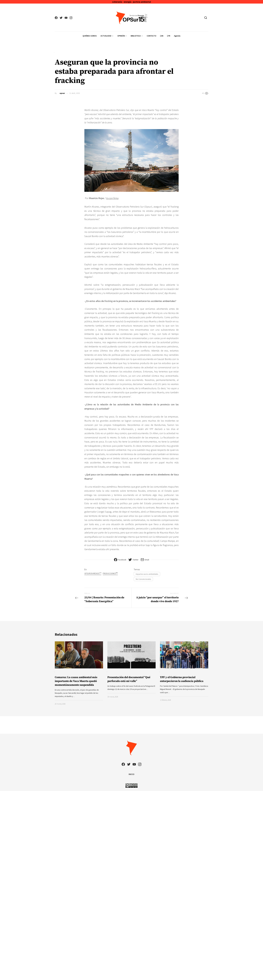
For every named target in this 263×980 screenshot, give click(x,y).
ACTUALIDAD (106, 36)
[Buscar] (205, 17)
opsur (62, 93)
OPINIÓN (121, 36)
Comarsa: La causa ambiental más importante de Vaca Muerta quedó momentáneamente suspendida (76, 681)
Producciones (110, 573)
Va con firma (112, 198)
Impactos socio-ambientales (147, 574)
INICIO (131, 774)
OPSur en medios (92, 573)
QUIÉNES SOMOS (90, 36)
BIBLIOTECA (136, 36)
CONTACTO (151, 36)
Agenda (177, 36)
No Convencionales (143, 579)
